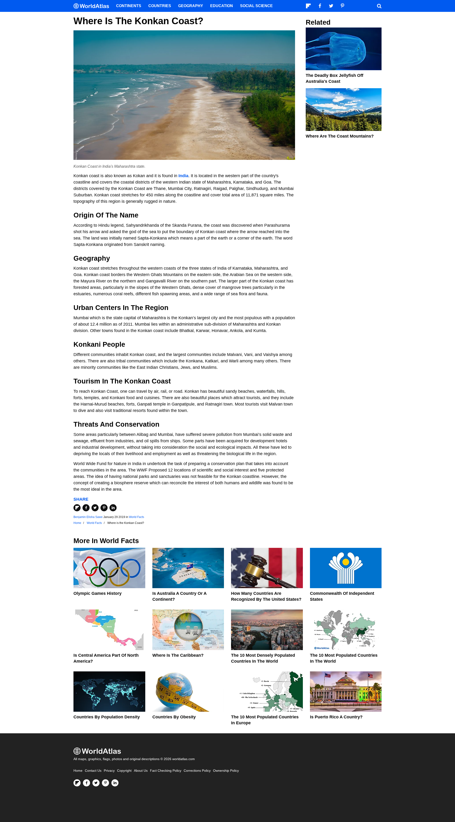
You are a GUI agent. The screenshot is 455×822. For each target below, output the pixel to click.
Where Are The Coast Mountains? (340, 136)
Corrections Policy (197, 770)
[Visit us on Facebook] (86, 782)
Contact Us (93, 770)
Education (221, 6)
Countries (159, 6)
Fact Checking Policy (165, 770)
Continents (128, 6)
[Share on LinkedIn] (113, 507)
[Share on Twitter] (95, 507)
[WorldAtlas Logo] (93, 6)
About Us (141, 770)
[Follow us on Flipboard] (77, 782)
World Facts (136, 517)
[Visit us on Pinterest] (105, 782)
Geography (190, 6)
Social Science (256, 6)
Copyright (124, 770)
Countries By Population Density (106, 717)
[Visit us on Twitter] (96, 782)
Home (77, 770)
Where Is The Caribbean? (178, 655)
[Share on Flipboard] (77, 507)
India (183, 175)
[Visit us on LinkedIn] (114, 782)
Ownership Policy (226, 770)
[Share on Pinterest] (104, 507)
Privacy (109, 770)
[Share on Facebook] (86, 507)
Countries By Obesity (174, 717)
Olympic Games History (97, 593)
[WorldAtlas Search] (379, 6)
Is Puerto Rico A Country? (336, 717)
